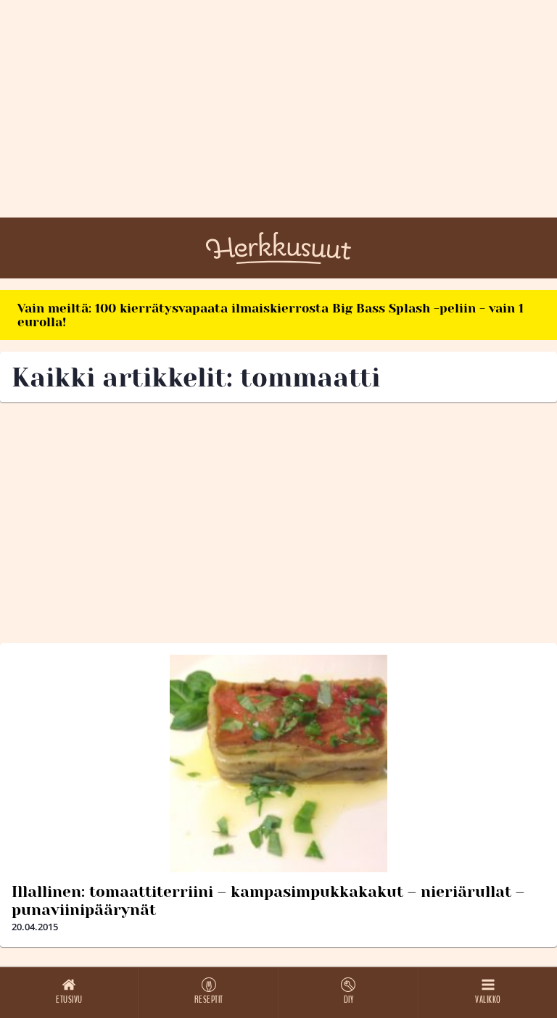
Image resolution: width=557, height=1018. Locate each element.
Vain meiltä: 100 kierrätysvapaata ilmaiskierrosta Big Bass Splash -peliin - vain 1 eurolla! (270, 315)
